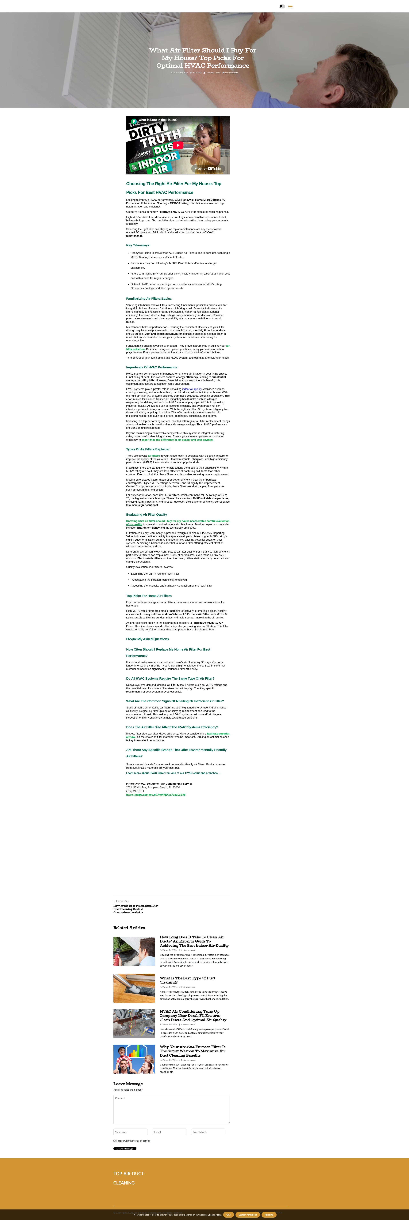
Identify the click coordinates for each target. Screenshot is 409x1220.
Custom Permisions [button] (248, 1214)
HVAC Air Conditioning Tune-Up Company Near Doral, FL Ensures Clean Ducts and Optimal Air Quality (193, 1016)
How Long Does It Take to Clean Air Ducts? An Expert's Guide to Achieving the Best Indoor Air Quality (194, 941)
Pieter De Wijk (181, 72)
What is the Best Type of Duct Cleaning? (187, 980)
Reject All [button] (269, 1214)
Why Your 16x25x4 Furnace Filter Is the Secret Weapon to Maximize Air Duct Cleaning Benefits (192, 1051)
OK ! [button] (228, 1214)
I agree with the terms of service (133, 1140)
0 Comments (231, 72)
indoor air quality (192, 389)
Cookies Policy (214, 1214)
